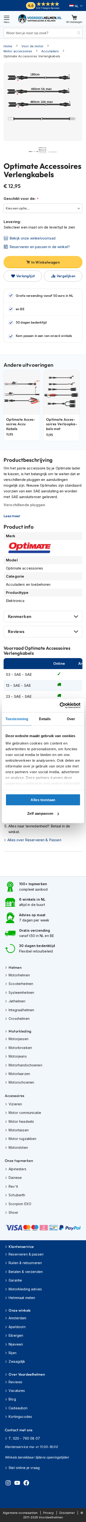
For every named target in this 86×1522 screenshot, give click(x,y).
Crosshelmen (19, 1018)
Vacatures (17, 1391)
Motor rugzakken (22, 1139)
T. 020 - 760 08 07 (24, 1438)
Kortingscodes (20, 1417)
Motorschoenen (21, 1082)
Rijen (12, 1353)
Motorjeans (18, 1056)
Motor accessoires (18, 51)
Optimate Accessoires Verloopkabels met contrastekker (61, 426)
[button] (75, 6)
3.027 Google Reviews (47, 8)
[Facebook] (26, 1483)
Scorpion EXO (20, 1204)
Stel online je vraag (24, 1468)
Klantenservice (21, 1246)
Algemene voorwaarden (20, 1513)
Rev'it (13, 1186)
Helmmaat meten (22, 1298)
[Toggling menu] (7, 18)
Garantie (15, 1280)
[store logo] (40, 18)
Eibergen (16, 1335)
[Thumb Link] (33, 152)
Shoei (13, 1212)
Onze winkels (19, 1310)
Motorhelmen (19, 975)
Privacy (48, 1513)
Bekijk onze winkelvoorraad (32, 238)
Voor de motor (32, 46)
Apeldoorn (17, 1327)
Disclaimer (67, 1513)
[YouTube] (17, 1483)
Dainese (15, 1178)
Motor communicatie (25, 1113)
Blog (12, 1399)
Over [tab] (71, 719)
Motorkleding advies (25, 1289)
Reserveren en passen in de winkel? (40, 247)
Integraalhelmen (21, 1010)
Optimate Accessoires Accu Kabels (20, 424)
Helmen (15, 967)
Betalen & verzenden (26, 1272)
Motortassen (19, 1130)
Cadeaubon (18, 1408)
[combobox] (43, 32)
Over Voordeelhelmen (27, 1374)
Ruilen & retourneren (25, 1263)
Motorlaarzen (19, 1074)
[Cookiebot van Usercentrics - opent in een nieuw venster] (61, 705)
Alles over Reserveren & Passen (34, 840)
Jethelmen (17, 1001)
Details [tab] (45, 719)
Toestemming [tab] (16, 719)
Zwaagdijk (17, 1361)
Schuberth (17, 1195)
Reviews (16, 631)
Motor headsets (21, 1121)
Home (8, 46)
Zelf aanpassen (40, 813)
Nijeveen (16, 1344)
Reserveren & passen (26, 1254)
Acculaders (50, 51)
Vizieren (15, 1104)
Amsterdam (17, 1318)
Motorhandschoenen (25, 1065)
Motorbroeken (20, 1048)
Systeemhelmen (21, 992)
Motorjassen (18, 1039)
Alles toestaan (43, 800)
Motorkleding (20, 1031)
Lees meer (12, 516)
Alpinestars (17, 1169)
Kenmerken (19, 616)
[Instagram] (8, 1483)
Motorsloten (18, 1147)
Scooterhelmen (21, 984)
